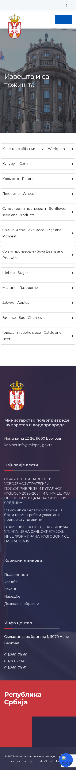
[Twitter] (11, 5)
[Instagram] (18, 5)
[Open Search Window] (66, 5)
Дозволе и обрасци (21, 604)
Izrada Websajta (45, 761)
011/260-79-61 (15, 661)
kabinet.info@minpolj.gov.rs (28, 445)
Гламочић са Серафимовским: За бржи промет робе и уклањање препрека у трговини (33, 515)
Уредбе (11, 582)
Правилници (16, 574)
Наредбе (12, 596)
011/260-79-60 (15, 655)
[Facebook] (5, 5)
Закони (11, 589)
